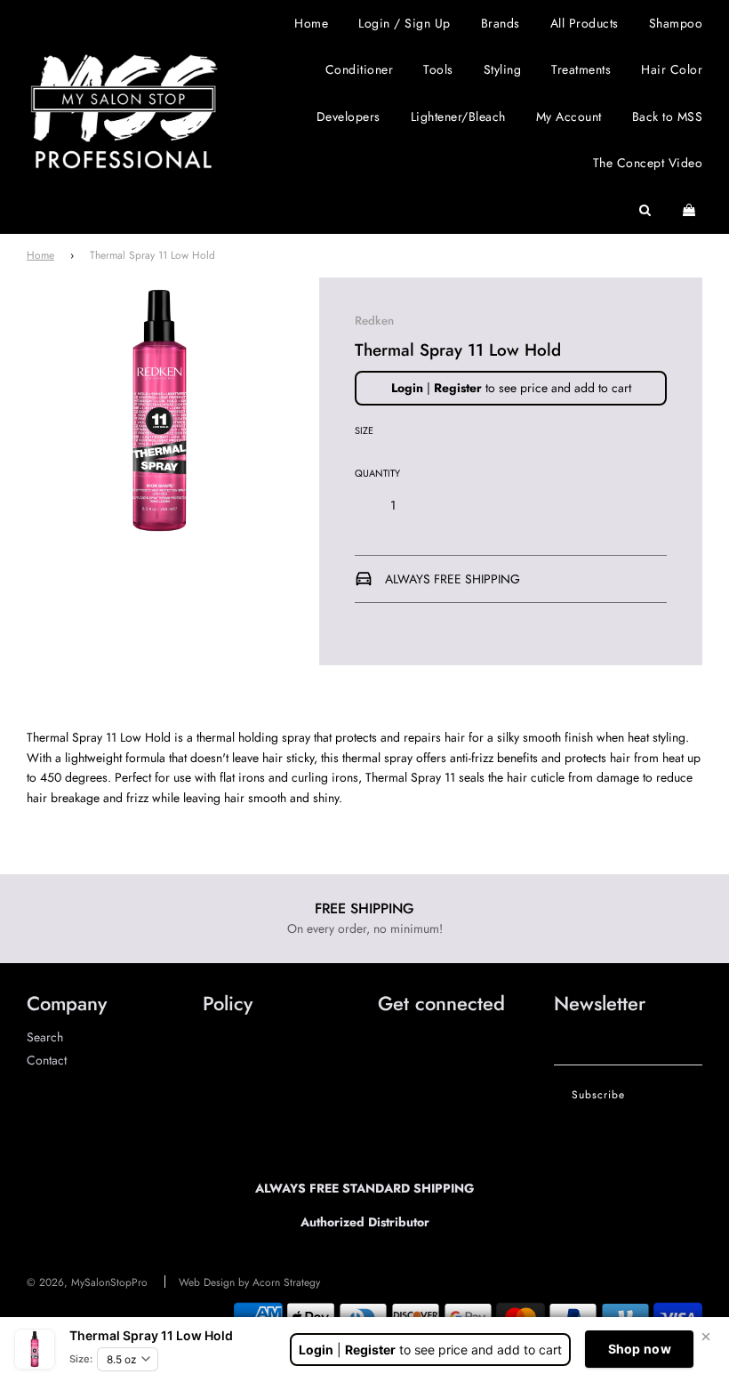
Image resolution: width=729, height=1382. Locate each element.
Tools (438, 69)
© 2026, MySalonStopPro (87, 1282)
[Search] (645, 210)
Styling (503, 69)
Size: (80, 1359)
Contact (47, 1060)
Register (458, 388)
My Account (569, 116)
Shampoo (676, 23)
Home (311, 23)
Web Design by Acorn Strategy (249, 1282)
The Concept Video (648, 163)
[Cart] (691, 210)
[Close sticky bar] (705, 1336)
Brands (500, 23)
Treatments (581, 69)
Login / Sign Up (404, 23)
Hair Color (671, 69)
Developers (348, 116)
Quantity (377, 473)
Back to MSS (667, 116)
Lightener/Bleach (458, 116)
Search (45, 1037)
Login (407, 388)
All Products (584, 23)
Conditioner (359, 69)
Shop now (639, 1348)
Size (364, 430)
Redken (374, 320)
